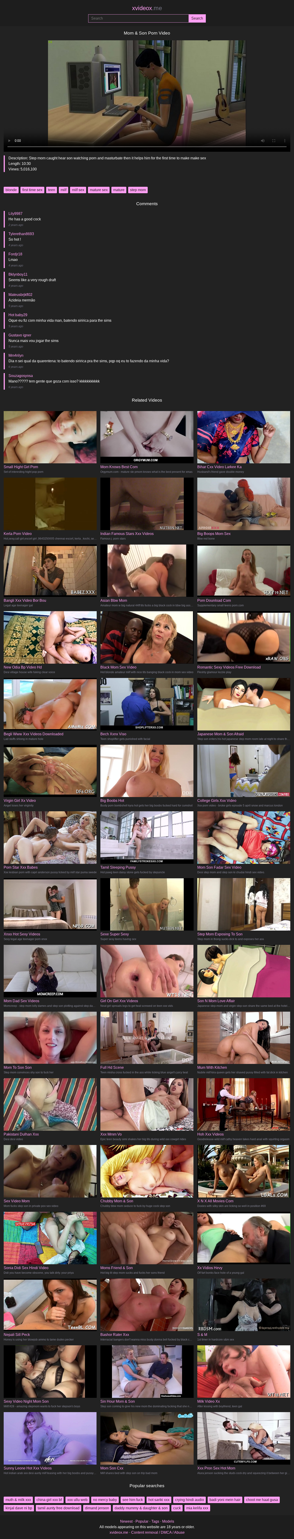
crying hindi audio (189, 1500)
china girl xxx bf (49, 1500)
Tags (155, 1521)
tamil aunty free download (58, 1508)
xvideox (147, 8)
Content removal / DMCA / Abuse (158, 1532)
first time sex (32, 190)
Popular (142, 1521)
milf (63, 190)
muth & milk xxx (18, 1500)
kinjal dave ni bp (19, 1508)
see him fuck (132, 1500)
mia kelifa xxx (197, 1508)
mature (118, 190)
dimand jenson (97, 1508)
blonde (11, 190)
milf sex (78, 190)
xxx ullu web (77, 1500)
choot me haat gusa (262, 1500)
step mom (138, 190)
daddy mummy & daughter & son (141, 1508)
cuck (177, 1508)
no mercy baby (105, 1500)
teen (51, 190)
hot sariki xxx (159, 1500)
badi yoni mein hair (224, 1500)
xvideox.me (119, 1532)
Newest (126, 1521)
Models (168, 1521)
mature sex (99, 190)
